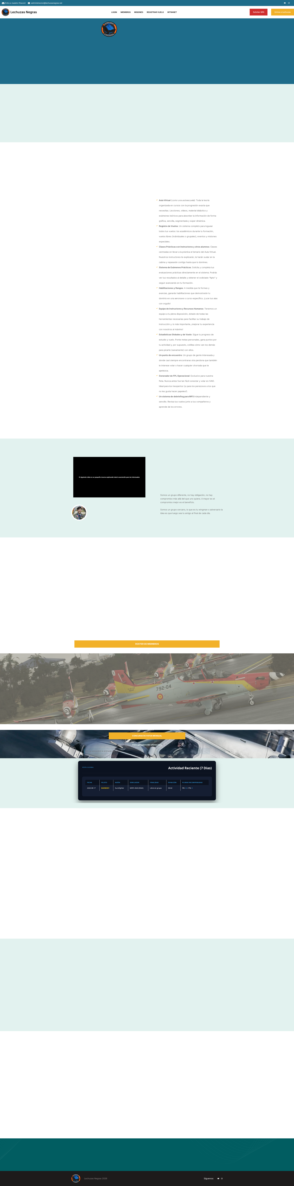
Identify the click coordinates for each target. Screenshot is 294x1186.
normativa (162, 107)
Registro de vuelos (127, 107)
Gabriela (209, 1000)
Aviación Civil (194, 920)
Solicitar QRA (258, 12)
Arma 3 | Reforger (88, 921)
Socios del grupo (139, 604)
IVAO (143, 873)
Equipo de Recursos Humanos (193, 606)
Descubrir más (116, 73)
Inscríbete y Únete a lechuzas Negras (89, 109)
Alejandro (85, 1000)
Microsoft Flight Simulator (139, 920)
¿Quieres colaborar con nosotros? (147, 702)
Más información (88, 127)
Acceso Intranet (205, 107)
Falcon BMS (193, 873)
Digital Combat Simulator (94, 873)
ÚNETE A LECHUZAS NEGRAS (88, 74)
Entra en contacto (187, 1154)
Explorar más (85, 623)
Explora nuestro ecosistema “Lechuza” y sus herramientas (184, 417)
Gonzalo (147, 1000)
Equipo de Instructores (91, 604)
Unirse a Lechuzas (282, 12)
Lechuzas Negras (23, 12)
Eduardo (178, 1000)
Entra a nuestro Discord (15, 3)
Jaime (116, 1000)
